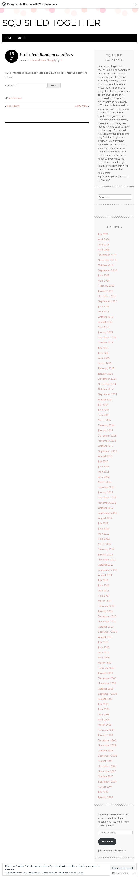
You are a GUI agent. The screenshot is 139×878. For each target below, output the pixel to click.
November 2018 (107, 259)
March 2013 (104, 482)
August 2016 (105, 321)
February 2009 (106, 729)
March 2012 (104, 544)
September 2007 (107, 781)
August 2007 (105, 786)
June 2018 (103, 275)
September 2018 (107, 270)
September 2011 (107, 569)
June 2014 (103, 409)
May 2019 (103, 244)
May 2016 (103, 327)
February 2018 (106, 285)
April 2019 (104, 249)
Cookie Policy (76, 872)
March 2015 (104, 363)
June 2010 (103, 647)
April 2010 (104, 657)
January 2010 (105, 673)
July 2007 (103, 791)
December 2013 (107, 435)
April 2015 (104, 358)
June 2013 (103, 466)
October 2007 (105, 776)
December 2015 (107, 337)
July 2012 (103, 523)
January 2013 (105, 492)
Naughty (51, 60)
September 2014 (107, 394)
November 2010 (107, 621)
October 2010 (105, 626)
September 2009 (107, 693)
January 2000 (105, 797)
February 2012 (106, 549)
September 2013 (107, 451)
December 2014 (107, 378)
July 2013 (103, 461)
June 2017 (103, 306)
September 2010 (107, 631)
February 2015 (106, 368)
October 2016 (105, 316)
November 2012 (107, 502)
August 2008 (105, 760)
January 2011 (105, 611)
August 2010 (105, 637)
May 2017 (103, 311)
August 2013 (105, 456)
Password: (11, 85)
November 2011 (107, 559)
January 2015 (105, 373)
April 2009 (104, 719)
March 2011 (104, 600)
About (21, 38)
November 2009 (107, 683)
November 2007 (107, 771)
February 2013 (106, 487)
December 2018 (107, 254)
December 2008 (107, 740)
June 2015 (103, 352)
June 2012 (103, 528)
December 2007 (107, 766)
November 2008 (107, 745)
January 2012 (105, 554)
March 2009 (104, 724)
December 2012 (107, 497)
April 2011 (104, 595)
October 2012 (105, 507)
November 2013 (107, 440)
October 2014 (105, 389)
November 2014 (107, 384)
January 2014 (105, 430)
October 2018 (105, 265)
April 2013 (104, 476)
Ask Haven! (12, 105)
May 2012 (103, 533)
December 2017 (107, 296)
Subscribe (107, 841)
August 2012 (105, 518)
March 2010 (104, 662)
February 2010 (106, 667)
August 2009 (105, 698)
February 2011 (106, 605)
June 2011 (103, 585)
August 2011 (105, 575)
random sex (15, 98)
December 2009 (107, 678)
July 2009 (103, 704)
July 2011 (103, 580)
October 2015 (105, 342)
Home (8, 38)
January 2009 (105, 735)
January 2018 (105, 291)
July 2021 (103, 234)
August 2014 (105, 399)
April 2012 (104, 538)
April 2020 (104, 239)
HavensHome (38, 60)
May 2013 (103, 471)
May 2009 (103, 714)
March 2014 (104, 420)
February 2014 (106, 425)
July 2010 (103, 642)
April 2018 (104, 280)
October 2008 (105, 750)
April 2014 (104, 414)
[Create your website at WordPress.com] (69, 4)
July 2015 (103, 347)
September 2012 (107, 512)
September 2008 (107, 755)
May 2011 (103, 590)
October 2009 (105, 688)
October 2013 (105, 445)
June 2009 (103, 709)
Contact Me (82, 105)
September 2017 (107, 301)
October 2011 (105, 564)
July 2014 (103, 404)
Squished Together (51, 23)
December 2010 (107, 616)
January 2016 (105, 332)
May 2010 (103, 652)
